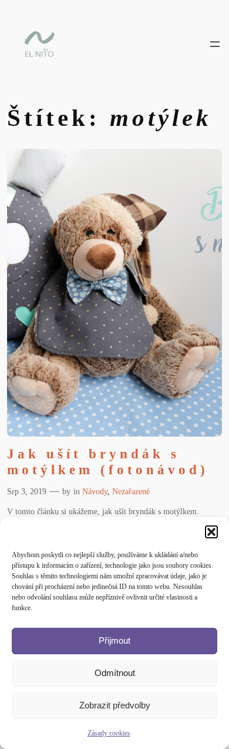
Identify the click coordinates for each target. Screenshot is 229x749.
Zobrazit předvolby (114, 705)
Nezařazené (131, 491)
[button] (211, 532)
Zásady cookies (108, 733)
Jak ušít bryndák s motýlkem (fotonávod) (107, 462)
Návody (94, 491)
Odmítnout (115, 673)
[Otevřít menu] (215, 44)
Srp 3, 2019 (26, 491)
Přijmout (114, 640)
